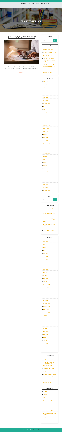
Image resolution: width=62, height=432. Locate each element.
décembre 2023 (46, 143)
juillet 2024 (45, 131)
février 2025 (45, 122)
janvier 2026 (45, 100)
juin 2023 (45, 162)
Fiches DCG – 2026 (35, 3)
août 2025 (45, 106)
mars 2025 (45, 119)
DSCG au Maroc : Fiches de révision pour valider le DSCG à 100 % (49, 60)
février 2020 (45, 184)
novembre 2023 (46, 147)
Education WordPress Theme (31, 429)
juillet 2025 (45, 109)
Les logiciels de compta (48, 410)
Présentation (23, 3)
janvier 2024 (45, 140)
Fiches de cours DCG (47, 400)
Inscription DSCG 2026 (48, 49)
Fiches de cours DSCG (47, 403)
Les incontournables (47, 407)
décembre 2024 (46, 125)
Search (55, 40)
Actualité (45, 391)
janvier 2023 (45, 178)
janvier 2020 (45, 187)
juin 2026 (45, 84)
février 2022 (45, 181)
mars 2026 (45, 94)
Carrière (45, 394)
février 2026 (45, 97)
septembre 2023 (46, 153)
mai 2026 (45, 87)
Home (27, 18)
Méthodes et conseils (47, 421)
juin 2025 (45, 112)
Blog (29, 3)
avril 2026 (45, 91)
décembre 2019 (46, 190)
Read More (21, 72)
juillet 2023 (45, 159)
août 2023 (45, 156)
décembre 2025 (46, 103)
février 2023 (45, 174)
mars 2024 (45, 137)
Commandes (46, 5)
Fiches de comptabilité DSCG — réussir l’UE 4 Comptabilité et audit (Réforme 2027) (49, 54)
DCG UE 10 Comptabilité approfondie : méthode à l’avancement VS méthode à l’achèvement (21, 37)
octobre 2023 (46, 150)
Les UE (44, 417)
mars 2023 (45, 171)
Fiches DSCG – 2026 (45, 3)
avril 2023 (45, 168)
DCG (44, 397)
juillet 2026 (45, 81)
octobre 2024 (46, 128)
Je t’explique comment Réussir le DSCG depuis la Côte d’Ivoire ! (49, 66)
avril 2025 (45, 115)
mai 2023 (45, 165)
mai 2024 (45, 134)
